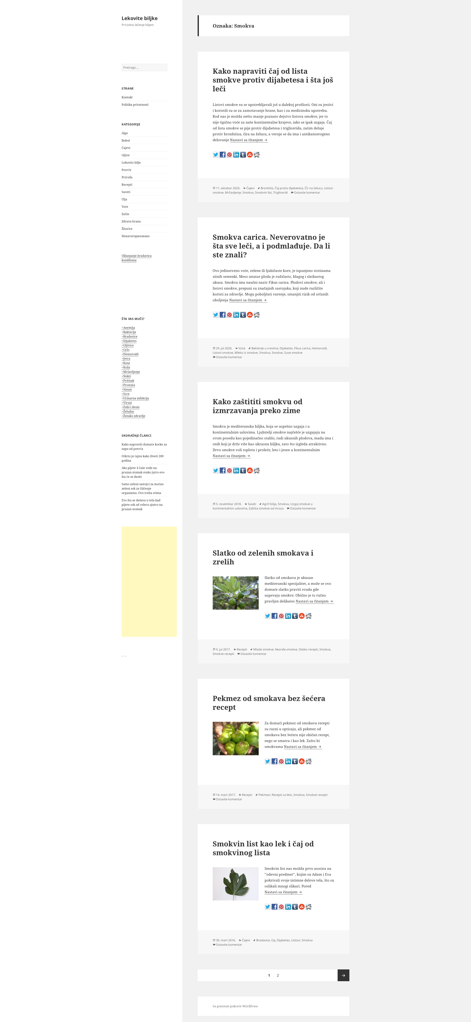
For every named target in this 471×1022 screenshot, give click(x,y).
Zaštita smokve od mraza (266, 508)
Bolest (126, 140)
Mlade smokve (263, 649)
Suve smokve (293, 353)
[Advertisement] (149, 582)
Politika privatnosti (135, 105)
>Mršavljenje (131, 372)
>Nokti (126, 376)
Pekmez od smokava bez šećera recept (269, 702)
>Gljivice (128, 345)
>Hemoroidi (130, 354)
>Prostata (128, 385)
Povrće (126, 170)
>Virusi (127, 403)
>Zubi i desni (130, 407)
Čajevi (126, 148)
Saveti (126, 192)
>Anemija (128, 328)
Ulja (124, 199)
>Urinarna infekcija (135, 398)
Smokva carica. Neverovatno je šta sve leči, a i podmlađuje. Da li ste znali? (271, 245)
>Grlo (125, 350)
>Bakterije (129, 332)
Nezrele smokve (286, 649)
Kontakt (127, 97)
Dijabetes (286, 348)
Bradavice (263, 940)
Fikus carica (302, 348)
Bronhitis (267, 188)
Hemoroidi (319, 348)
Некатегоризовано (136, 236)
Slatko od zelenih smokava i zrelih (263, 557)
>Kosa (126, 363)
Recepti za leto (282, 795)
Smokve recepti (223, 654)
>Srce (126, 394)
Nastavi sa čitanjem (249, 140)
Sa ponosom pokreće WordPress (235, 1006)
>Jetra (126, 358)
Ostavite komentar (307, 192)
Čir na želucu (314, 188)
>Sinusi (127, 389)
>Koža (126, 367)
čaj (273, 940)
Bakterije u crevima (265, 348)
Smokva (248, 192)
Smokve (277, 353)
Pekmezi (264, 795)
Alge (125, 133)
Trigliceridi (280, 192)
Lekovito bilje (131, 162)
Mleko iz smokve (246, 353)
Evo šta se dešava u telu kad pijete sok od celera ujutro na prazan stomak (142, 504)
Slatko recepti (308, 649)
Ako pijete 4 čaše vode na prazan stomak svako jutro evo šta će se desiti (143, 472)
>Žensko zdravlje (133, 416)
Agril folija (269, 504)
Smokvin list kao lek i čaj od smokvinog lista (263, 848)
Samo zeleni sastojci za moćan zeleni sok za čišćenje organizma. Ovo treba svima (143, 488)
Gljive (126, 155)
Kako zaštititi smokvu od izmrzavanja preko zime (257, 406)
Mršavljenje (233, 192)
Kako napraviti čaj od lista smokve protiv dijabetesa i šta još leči (273, 79)
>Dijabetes (129, 341)
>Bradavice (129, 336)
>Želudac (128, 411)
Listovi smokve (223, 353)
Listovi (295, 940)
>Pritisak (128, 381)
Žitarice (127, 229)
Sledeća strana (343, 975)
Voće (125, 207)
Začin (125, 214)
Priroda (127, 177)
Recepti (127, 185)
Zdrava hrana (131, 221)
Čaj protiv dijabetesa (289, 188)
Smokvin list (263, 192)
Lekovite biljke (140, 18)
